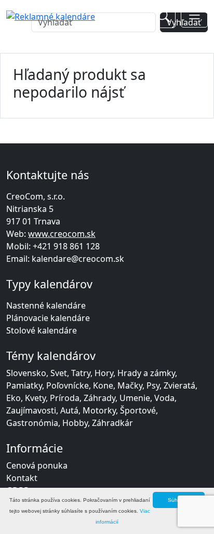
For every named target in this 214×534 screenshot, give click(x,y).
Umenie (134, 398)
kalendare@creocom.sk (78, 258)
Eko (13, 398)
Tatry (80, 373)
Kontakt (21, 478)
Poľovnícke (67, 385)
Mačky (129, 385)
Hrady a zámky (146, 373)
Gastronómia (32, 423)
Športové (138, 410)
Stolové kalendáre (41, 330)
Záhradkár (112, 423)
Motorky (99, 410)
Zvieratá (179, 385)
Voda (164, 398)
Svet (58, 373)
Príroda (64, 398)
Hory (104, 373)
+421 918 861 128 (66, 246)
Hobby (75, 423)
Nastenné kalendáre (46, 305)
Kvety (35, 398)
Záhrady (99, 398)
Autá (69, 410)
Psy (152, 385)
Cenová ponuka (37, 465)
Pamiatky (24, 385)
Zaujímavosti (31, 410)
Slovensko (26, 373)
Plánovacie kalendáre (48, 318)
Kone (103, 385)
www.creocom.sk (62, 233)
